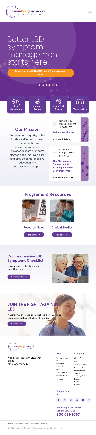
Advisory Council (80, 364)
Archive (44, 423)
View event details (61, 139)
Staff (76, 361)
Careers (77, 385)
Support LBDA (61, 372)
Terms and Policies (22, 423)
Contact (59, 379)
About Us (77, 358)
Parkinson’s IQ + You (64, 132)
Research (59, 369)
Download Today (19, 277)
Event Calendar (62, 376)
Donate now (16, 324)
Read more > (34, 234)
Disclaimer (35, 423)
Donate (10, 423)
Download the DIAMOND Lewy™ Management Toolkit (41, 73)
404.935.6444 (21, 364)
